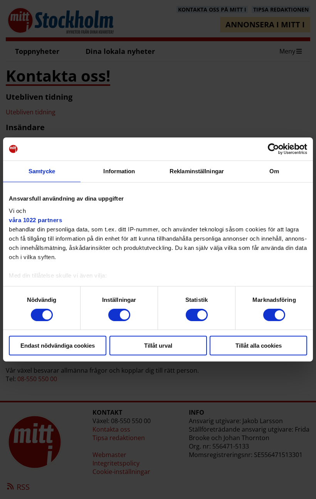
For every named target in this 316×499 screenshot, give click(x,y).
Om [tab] (274, 171)
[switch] (119, 315)
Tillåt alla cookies (258, 345)
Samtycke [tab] (42, 171)
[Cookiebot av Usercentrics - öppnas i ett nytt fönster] (273, 149)
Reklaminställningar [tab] (197, 171)
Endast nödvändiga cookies (57, 345)
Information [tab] (119, 171)
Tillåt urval (158, 345)
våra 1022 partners (35, 219)
